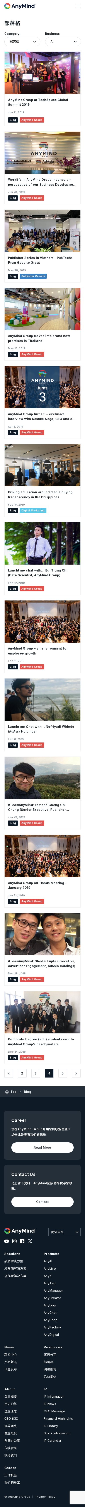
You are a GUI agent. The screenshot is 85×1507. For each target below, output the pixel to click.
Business (52, 33)
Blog (27, 1092)
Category (11, 33)
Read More (42, 1147)
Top (13, 1092)
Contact (42, 1202)
